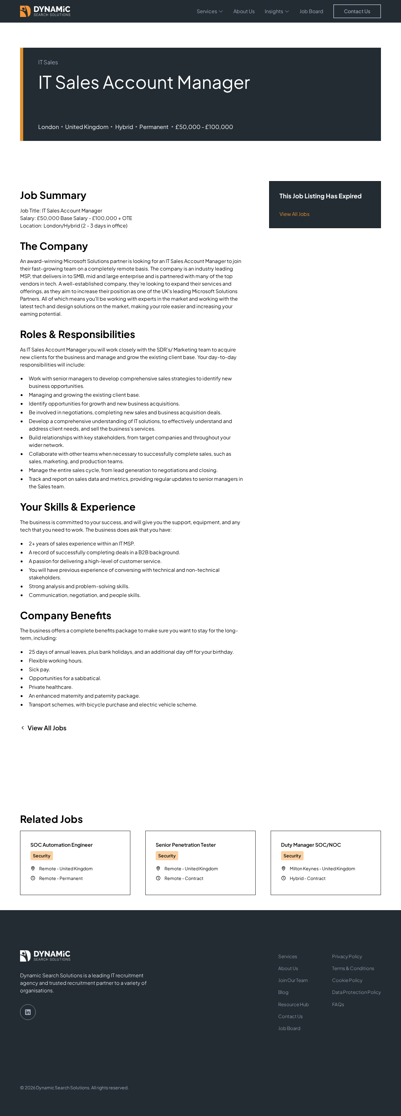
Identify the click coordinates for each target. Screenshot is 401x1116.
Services (287, 956)
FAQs (338, 1004)
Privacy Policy (347, 956)
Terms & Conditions (353, 968)
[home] (45, 11)
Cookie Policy (347, 980)
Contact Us (357, 11)
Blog (283, 992)
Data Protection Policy (356, 992)
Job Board (311, 11)
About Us (244, 11)
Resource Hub (293, 1004)
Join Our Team (293, 980)
